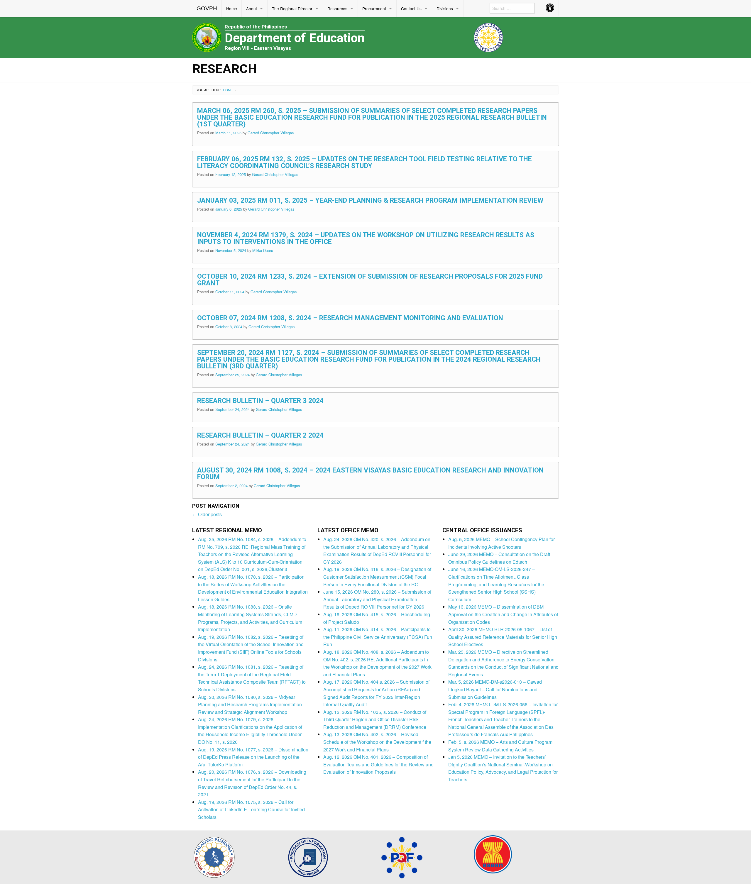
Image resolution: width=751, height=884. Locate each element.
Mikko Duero (262, 250)
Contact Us (411, 8)
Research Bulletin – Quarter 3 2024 (260, 401)
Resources (337, 8)
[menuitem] (207, 8)
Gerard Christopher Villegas (271, 133)
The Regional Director (292, 8)
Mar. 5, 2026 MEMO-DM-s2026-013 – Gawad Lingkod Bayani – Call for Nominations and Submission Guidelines (495, 689)
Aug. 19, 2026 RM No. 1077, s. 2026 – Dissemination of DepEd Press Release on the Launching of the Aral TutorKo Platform (253, 757)
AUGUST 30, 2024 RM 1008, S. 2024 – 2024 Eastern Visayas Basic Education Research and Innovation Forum (370, 473)
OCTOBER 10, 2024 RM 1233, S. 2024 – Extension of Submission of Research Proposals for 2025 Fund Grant (370, 279)
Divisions (445, 8)
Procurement (374, 8)
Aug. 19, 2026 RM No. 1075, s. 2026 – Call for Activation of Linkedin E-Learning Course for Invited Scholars (251, 809)
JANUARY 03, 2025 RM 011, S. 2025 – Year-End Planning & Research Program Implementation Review (370, 200)
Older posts (207, 514)
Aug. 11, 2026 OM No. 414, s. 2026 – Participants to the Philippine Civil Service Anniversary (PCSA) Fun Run (377, 637)
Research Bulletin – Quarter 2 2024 (260, 435)
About (251, 8)
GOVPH (207, 8)
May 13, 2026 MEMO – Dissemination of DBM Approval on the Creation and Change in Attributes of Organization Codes (503, 614)
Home (231, 8)
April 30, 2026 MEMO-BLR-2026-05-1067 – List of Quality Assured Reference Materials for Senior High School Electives (502, 637)
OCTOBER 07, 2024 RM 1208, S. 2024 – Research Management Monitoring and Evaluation (350, 318)
